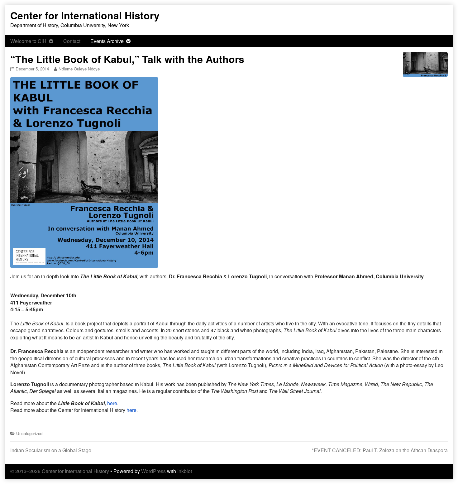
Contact (71, 41)
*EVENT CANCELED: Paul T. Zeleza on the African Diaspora (380, 450)
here (112, 403)
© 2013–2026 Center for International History (59, 471)
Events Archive (107, 41)
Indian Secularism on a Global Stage (50, 450)
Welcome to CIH (28, 41)
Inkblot (184, 471)
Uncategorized (29, 433)
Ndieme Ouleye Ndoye (79, 69)
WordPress (153, 471)
